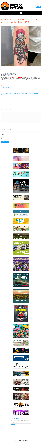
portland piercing (14, 93)
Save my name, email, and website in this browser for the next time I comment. (15, 138)
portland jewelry (8, 93)
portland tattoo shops (21, 93)
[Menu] (21, 13)
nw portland (3, 93)
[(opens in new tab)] (21, 150)
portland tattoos (28, 93)
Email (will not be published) (6, 129)
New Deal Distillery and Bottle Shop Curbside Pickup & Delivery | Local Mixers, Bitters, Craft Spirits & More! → (22, 100)
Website (2, 134)
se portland (33, 93)
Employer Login (38, 4)
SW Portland (7, 87)
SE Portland (3, 87)
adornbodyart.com (8, 75)
